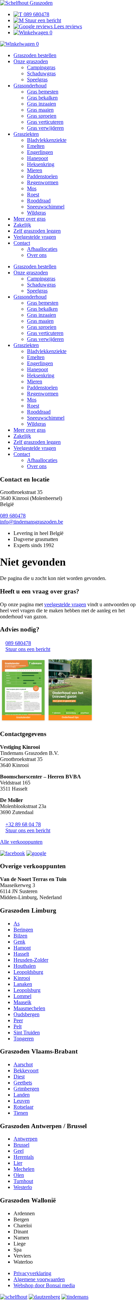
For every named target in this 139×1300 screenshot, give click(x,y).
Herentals (23, 1157)
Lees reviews (67, 26)
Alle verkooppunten (21, 842)
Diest (19, 1076)
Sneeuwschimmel (45, 206)
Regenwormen (42, 182)
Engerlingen (40, 152)
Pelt (17, 1026)
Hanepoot (37, 158)
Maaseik (22, 1002)
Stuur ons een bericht (27, 649)
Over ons (37, 255)
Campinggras (41, 67)
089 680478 (35, 14)
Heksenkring (40, 164)
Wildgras (36, 213)
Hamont (22, 948)
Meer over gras (29, 219)
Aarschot (23, 1064)
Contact (21, 243)
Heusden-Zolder (30, 960)
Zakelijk (22, 225)
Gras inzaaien (41, 104)
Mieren (34, 170)
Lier (17, 1163)
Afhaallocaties (42, 249)
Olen (18, 1175)
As (16, 923)
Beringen (23, 929)
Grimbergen (26, 1089)
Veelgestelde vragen (34, 237)
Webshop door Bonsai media (44, 1285)
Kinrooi (21, 978)
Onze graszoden (30, 61)
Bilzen (20, 936)
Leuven (21, 1101)
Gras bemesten (42, 91)
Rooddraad (39, 200)
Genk (19, 942)
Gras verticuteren (45, 122)
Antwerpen (25, 1139)
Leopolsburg (26, 990)
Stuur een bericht (42, 20)
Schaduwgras (41, 73)
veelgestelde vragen (65, 604)
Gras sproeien (41, 116)
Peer (18, 1020)
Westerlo (22, 1187)
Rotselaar (23, 1107)
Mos (31, 188)
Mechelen (23, 1169)
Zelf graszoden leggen (37, 231)
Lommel (22, 996)
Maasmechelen (29, 1008)
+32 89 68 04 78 (23, 824)
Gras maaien (40, 110)
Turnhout (23, 1181)
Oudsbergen (26, 1014)
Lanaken (22, 984)
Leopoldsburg (28, 972)
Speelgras (37, 79)
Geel (18, 1151)
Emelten (36, 146)
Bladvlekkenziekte (46, 140)
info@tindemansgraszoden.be (31, 522)
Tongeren (23, 1038)
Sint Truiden (26, 1032)
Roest (33, 194)
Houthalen (24, 966)
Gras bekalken (42, 98)
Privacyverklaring (32, 1273)
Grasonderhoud (30, 85)
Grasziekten (26, 134)
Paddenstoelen (42, 176)
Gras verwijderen (45, 128)
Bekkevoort (25, 1070)
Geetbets (22, 1082)
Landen (21, 1095)
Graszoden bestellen (34, 55)
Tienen (20, 1113)
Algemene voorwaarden (39, 1279)
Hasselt (21, 954)
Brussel (21, 1145)
